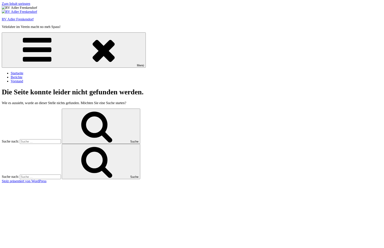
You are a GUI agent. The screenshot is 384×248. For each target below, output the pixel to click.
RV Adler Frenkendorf (18, 19)
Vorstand (17, 81)
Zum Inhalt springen (16, 4)
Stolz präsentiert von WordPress (24, 181)
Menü (140, 65)
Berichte (16, 77)
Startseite (17, 73)
